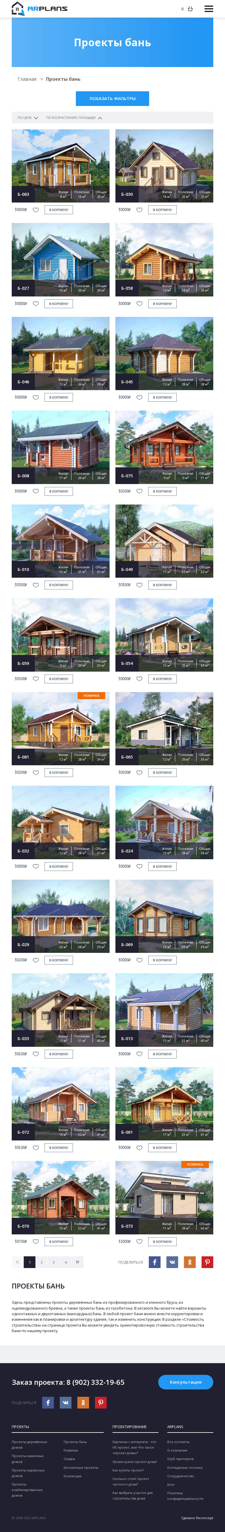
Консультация (186, 1382)
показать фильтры (113, 98)
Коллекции (72, 1476)
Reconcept (204, 1518)
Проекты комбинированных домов (27, 1489)
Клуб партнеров (180, 1458)
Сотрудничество (180, 1476)
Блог (171, 1484)
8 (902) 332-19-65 (96, 1382)
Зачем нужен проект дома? (134, 1461)
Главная (28, 79)
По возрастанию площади (71, 117)
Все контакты (178, 1442)
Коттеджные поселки (184, 1467)
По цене (25, 117)
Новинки (71, 1450)
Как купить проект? (128, 1470)
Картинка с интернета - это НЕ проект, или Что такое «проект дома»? (134, 1447)
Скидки (69, 1458)
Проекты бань (75, 1442)
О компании (177, 1450)
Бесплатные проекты (81, 1467)
